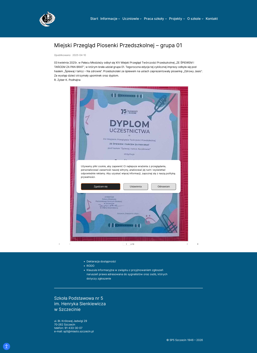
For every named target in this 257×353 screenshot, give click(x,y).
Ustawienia (136, 186)
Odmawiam (164, 186)
